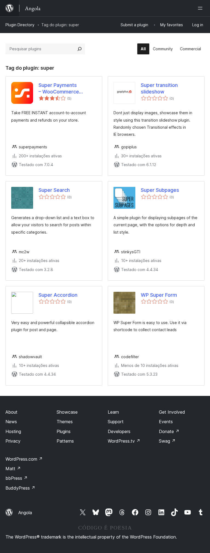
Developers (119, 431)
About (11, 412)
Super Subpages (160, 190)
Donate (169, 431)
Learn (113, 412)
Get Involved (172, 412)
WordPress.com (24, 459)
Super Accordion (58, 295)
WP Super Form (159, 295)
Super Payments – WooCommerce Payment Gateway (60, 88)
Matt (13, 468)
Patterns (65, 441)
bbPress (16, 478)
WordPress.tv (124, 441)
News (11, 421)
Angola (25, 512)
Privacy (13, 441)
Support (116, 421)
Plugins (64, 431)
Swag (167, 441)
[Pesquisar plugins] (79, 48)
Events (166, 421)
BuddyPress (20, 488)
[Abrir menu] (201, 8)
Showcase (67, 412)
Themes (65, 421)
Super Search (54, 190)
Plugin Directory (19, 24)
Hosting (13, 431)
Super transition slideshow (159, 88)
